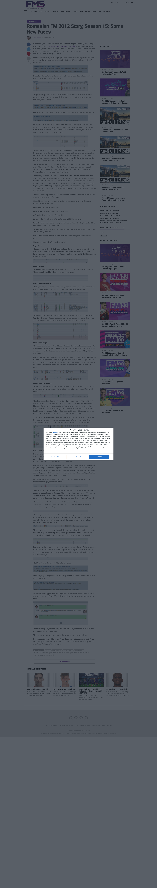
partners (55, 432)
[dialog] (78, 444)
